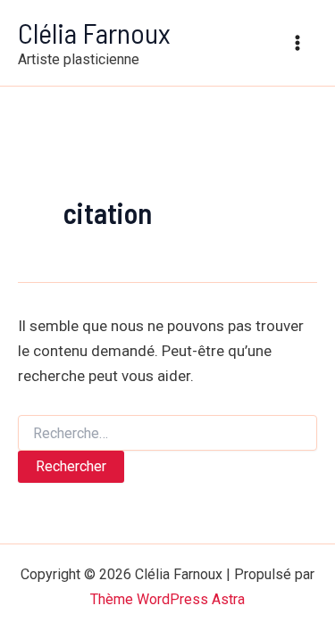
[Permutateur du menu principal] (297, 42)
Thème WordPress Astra (167, 599)
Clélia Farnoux (94, 32)
